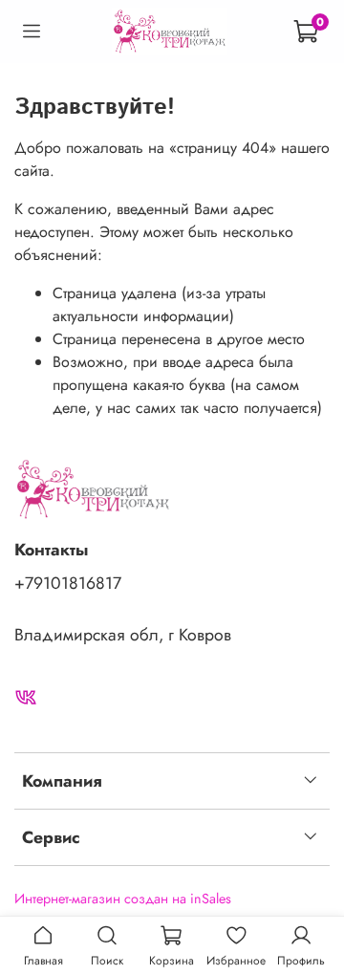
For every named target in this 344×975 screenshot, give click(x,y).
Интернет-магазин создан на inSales (122, 898)
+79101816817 (67, 583)
